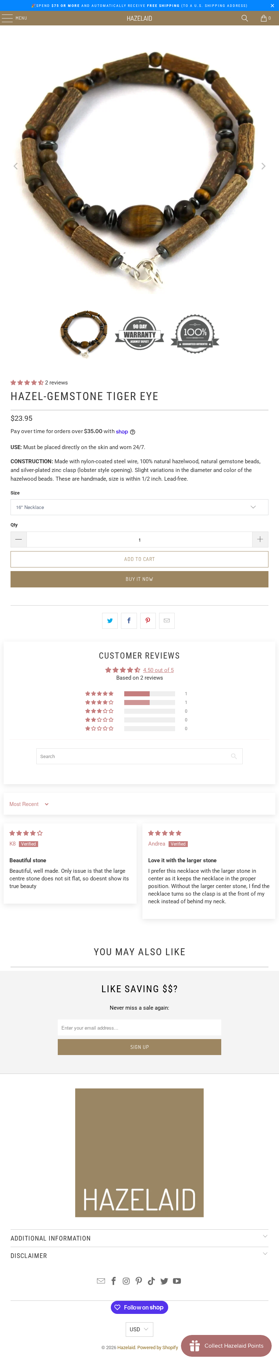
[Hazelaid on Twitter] (164, 1281)
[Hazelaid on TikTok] (151, 1281)
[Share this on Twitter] (110, 621)
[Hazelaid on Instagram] (126, 1281)
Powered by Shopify (157, 1347)
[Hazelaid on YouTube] (176, 1281)
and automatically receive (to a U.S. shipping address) (153, 6)
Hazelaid (139, 18)
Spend (45, 6)
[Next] (263, 166)
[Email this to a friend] (167, 621)
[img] (26, 833)
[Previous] (16, 166)
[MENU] (3, 18)
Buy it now (139, 579)
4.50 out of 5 (158, 670)
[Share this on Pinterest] (148, 621)
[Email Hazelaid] (101, 1281)
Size (15, 493)
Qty (14, 525)
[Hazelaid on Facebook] (114, 1281)
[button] (28, 382)
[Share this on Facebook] (129, 621)
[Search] (245, 18)
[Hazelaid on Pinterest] (139, 1281)
